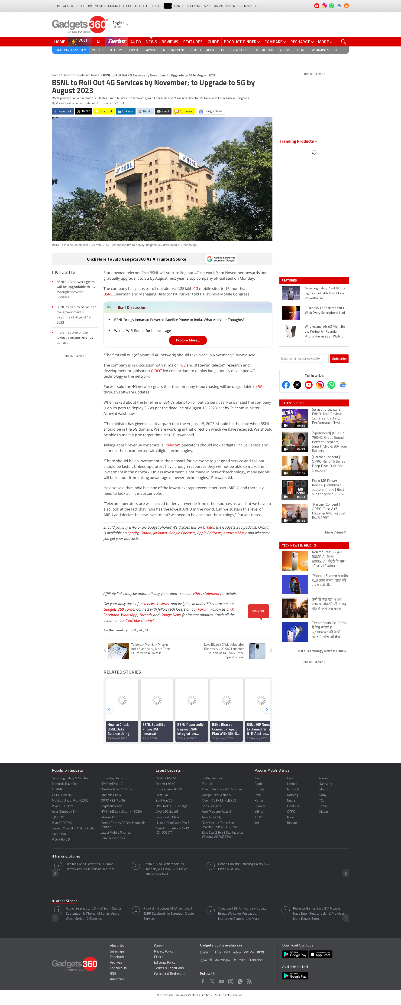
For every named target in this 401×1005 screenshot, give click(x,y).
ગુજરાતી (206, 960)
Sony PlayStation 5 (114, 778)
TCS (182, 365)
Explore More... (188, 340)
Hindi (217, 952)
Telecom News (89, 75)
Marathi (250, 6)
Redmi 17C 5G (165, 784)
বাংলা (227, 952)
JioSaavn (160, 532)
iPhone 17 (108, 817)
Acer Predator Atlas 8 (216, 812)
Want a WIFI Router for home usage (142, 330)
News (151, 42)
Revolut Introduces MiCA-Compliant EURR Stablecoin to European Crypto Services (168, 914)
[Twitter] (297, 385)
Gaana (145, 532)
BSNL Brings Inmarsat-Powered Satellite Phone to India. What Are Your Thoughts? (179, 319)
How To (133, 50)
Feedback (117, 957)
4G (195, 288)
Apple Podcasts (209, 532)
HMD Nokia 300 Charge (172, 806)
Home (59, 42)
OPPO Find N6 (62, 795)
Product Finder (240, 42)
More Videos (334, 532)
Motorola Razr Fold (65, 784)
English (205, 952)
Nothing (292, 795)
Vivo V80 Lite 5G (167, 812)
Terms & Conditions (169, 968)
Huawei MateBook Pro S (172, 823)
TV (222, 50)
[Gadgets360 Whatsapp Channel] (331, 385)
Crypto (195, 50)
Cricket (114, 6)
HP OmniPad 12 (112, 784)
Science (301, 50)
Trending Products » (298, 142)
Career (159, 946)
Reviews (170, 42)
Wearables (320, 50)
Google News (170, 614)
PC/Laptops (238, 50)
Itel (257, 823)
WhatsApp (129, 614)
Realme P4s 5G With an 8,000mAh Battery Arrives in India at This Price (90, 866)
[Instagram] (320, 385)
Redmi (323, 778)
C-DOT (156, 370)
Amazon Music (235, 532)
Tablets (284, 50)
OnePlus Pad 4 (111, 795)
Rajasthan (222, 6)
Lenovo (292, 784)
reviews (163, 603)
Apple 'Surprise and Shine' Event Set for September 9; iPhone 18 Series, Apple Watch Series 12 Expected (93, 914)
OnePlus (293, 806)
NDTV (56, 6)
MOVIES (100, 6)
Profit (81, 6)
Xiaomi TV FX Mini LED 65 (219, 800)
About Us (117, 946)
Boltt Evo (162, 795)
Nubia (291, 800)
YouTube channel (140, 620)
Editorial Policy (164, 963)
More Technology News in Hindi (321, 650)
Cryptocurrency (111, 806)
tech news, (148, 603)
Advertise (117, 979)
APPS (207, 6)
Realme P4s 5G (166, 778)
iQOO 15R (59, 834)
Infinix (259, 812)
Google (260, 789)
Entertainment (173, 50)
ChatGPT (58, 789)
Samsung (325, 784)
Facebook (111, 614)
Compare (274, 42)
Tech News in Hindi (297, 545)
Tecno (323, 806)
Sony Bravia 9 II (212, 806)
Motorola (293, 789)
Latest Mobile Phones (116, 833)
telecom (173, 445)
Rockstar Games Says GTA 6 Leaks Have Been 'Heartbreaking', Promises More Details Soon (319, 914)
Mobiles (98, 50)
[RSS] (346, 5)
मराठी (260, 952)
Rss (249, 980)
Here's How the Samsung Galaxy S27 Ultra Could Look (243, 866)
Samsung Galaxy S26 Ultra (70, 778)
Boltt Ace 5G (164, 800)
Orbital (208, 527)
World (68, 6)
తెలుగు (249, 952)
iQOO (258, 817)
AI (99, 42)
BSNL (108, 294)
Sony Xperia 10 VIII (169, 789)
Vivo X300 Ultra (62, 806)
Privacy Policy (163, 951)
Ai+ (257, 778)
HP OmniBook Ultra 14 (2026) (121, 812)
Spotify (133, 532)
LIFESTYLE (140, 6)
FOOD (127, 6)
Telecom (116, 50)
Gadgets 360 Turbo (118, 609)
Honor (259, 800)
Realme (292, 823)
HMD (258, 795)
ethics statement (206, 593)
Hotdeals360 (262, 50)
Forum (203, 609)
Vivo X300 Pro (62, 823)
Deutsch (239, 960)
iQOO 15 (58, 817)
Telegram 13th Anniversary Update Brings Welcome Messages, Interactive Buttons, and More (242, 914)
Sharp (323, 789)
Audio (210, 50)
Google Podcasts (182, 532)
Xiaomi (324, 812)
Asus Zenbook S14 (65, 812)
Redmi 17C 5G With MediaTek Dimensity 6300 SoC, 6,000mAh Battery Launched (165, 869)
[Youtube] (309, 385)
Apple (259, 784)
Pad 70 (207, 784)
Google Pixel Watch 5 (216, 795)
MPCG (237, 6)
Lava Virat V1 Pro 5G (170, 817)
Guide (213, 42)
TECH (168, 6)
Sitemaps (117, 951)
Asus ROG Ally (211, 817)
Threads (145, 614)
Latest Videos (293, 403)
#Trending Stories (66, 856)
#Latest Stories (64, 901)
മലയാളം (222, 960)
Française (256, 960)
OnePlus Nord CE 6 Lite (116, 789)
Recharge (300, 42)
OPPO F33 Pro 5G (113, 800)
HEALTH (156, 6)
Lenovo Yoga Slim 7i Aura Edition (74, 828)
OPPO (291, 812)
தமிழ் (237, 952)
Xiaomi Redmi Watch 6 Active (222, 789)
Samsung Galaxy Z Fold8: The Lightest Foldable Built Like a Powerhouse (325, 293)
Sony (323, 795)
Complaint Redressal (169, 974)
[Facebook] (286, 385)
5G (336, 50)
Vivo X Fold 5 (61, 839)
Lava (290, 778)
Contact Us (118, 968)
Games (179, 6)
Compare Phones (113, 838)
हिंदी (90, 6)
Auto (135, 42)
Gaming (150, 50)
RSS (113, 974)
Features (193, 42)
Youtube (221, 980)
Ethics (158, 957)
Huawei (260, 806)
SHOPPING (194, 6)
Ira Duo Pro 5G (212, 778)
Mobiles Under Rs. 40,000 (70, 800)
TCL (321, 800)
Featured (290, 280)
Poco (290, 817)
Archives (116, 963)
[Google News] (343, 385)
